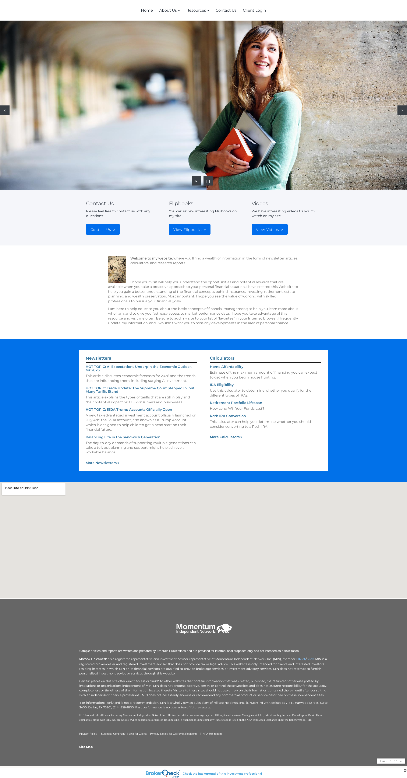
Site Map (86, 747)
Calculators (222, 358)
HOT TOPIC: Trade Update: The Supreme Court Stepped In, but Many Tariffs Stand (140, 390)
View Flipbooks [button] (187, 230)
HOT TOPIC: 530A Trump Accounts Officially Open (129, 410)
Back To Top (389, 761)
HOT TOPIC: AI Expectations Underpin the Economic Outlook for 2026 (139, 368)
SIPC (310, 659)
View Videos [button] (267, 230)
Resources (196, 10)
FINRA (301, 659)
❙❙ (208, 181)
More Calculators (226, 437)
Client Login (254, 10)
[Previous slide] (5, 110)
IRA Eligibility (222, 385)
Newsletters (98, 358)
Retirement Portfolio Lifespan (236, 403)
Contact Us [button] (101, 230)
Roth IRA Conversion (228, 416)
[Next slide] (402, 110)
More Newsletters (102, 463)
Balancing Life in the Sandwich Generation (123, 437)
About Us (168, 10)
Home (147, 10)
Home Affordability (226, 367)
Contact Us (226, 10)
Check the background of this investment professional (222, 773)
